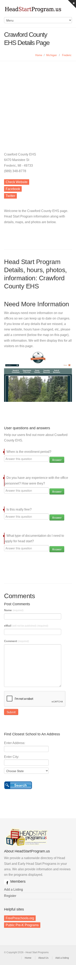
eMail (26, 625)
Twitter (10, 196)
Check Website (17, 182)
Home (38, 55)
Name (14, 610)
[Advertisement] (38, 101)
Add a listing (62, 957)
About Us (43, 957)
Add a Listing (13, 889)
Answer (57, 460)
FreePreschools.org (20, 918)
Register (10, 896)
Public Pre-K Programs (22, 925)
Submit (11, 712)
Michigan (51, 55)
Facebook (13, 189)
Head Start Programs (38, 10)
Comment (16, 641)
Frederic (67, 55)
